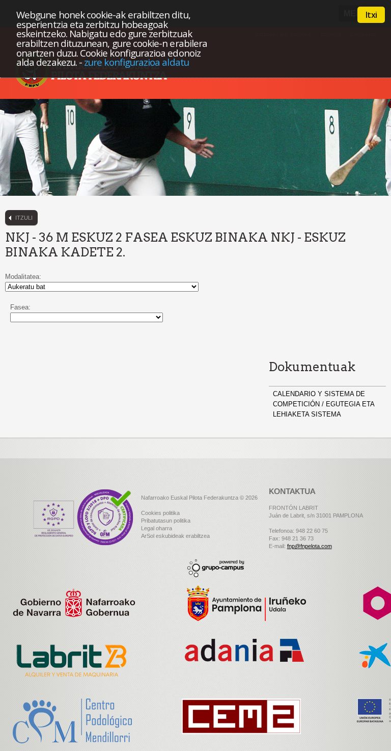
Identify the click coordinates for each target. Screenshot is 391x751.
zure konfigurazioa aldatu (136, 62)
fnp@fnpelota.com (309, 546)
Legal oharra (156, 528)
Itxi (371, 14)
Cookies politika (160, 513)
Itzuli (24, 218)
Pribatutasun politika (165, 520)
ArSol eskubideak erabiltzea (175, 536)
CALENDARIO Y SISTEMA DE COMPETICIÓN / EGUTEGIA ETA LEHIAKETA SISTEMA (323, 404)
